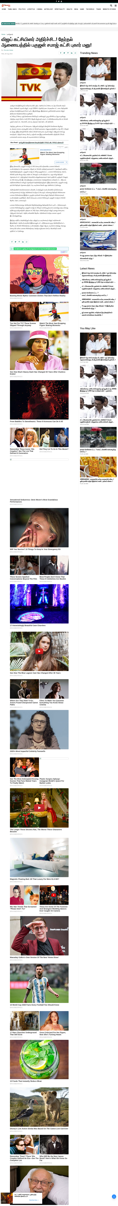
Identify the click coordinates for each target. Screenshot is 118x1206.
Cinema (39, 9)
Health (69, 9)
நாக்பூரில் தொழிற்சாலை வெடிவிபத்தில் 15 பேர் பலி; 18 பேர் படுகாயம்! (41, 142)
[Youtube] (61, 1)
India (76, 9)
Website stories (109, 9)
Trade (98, 9)
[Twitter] (58, 1)
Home (4, 9)
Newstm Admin (8, 50)
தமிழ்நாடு (10, 34)
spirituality (60, 9)
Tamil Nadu (12, 9)
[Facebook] (56, 1)
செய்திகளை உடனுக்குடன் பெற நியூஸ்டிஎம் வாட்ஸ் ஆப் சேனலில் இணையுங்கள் (35, 249)
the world (90, 9)
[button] (116, 6)
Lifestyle (31, 9)
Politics (22, 9)
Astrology (48, 9)
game (82, 9)
